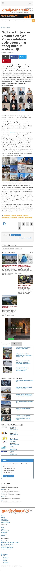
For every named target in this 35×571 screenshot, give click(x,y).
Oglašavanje (4, 519)
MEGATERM (13, 441)
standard (19, 215)
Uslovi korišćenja (5, 522)
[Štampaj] (4, 224)
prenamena (21, 217)
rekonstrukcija (6, 217)
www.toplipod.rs (14, 434)
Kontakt (3, 517)
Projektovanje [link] (18, 248)
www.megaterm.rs (14, 444)
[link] (17, 10)
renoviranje (13, 217)
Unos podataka (5, 520)
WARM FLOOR (13, 432)
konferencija (7, 215)
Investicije (25, 215)
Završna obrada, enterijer (7, 544)
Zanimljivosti (4, 532)
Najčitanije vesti (16, 344)
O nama (3, 516)
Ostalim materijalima (9, 470)
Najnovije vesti (6, 344)
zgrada (13, 215)
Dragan (3, 493)
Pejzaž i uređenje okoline (7, 547)
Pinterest (7, 61)
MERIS (11, 446)
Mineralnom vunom (8, 466)
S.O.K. (11, 437)
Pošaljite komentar (16, 235)
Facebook (15, 57)
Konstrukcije (4, 541)
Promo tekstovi (5, 530)
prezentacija (28, 217)
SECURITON (13, 427)
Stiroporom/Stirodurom (9, 468)
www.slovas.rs (13, 454)
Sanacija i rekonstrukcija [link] (8, 248)
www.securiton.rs (14, 429)
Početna (3, 27)
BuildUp (12, 132)
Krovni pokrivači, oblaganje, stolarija (10, 542)
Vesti (8, 27)
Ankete (3, 535)
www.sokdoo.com (14, 439)
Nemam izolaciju (8, 472)
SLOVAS (12, 451)
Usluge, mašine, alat (6, 549)
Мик (2, 500)
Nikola (2, 489)
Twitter (23, 57)
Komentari (5, 483)
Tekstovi (3, 529)
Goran (2, 486)
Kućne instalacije (5, 545)
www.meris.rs (13, 449)
